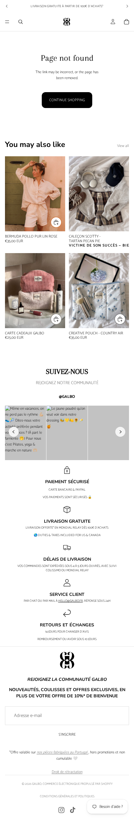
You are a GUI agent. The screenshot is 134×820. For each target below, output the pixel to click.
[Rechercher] (20, 22)
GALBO (36, 783)
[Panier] (126, 22)
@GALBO (67, 397)
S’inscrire (67, 735)
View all (123, 146)
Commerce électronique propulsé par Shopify (77, 783)
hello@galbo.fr (70, 600)
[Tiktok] (72, 810)
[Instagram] (61, 810)
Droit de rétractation (67, 772)
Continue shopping (67, 100)
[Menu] (7, 22)
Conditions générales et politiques (67, 796)
